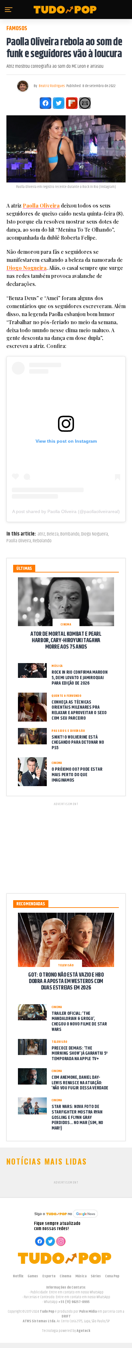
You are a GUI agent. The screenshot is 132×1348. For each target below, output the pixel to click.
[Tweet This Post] (58, 103)
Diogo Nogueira (26, 267)
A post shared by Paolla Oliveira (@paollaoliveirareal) (66, 511)
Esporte (48, 1276)
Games (33, 1276)
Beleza (53, 534)
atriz (41, 534)
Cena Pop (112, 1276)
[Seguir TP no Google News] (66, 1218)
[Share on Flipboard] (72, 103)
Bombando (69, 534)
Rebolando (42, 541)
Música (81, 1276)
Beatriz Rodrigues (52, 86)
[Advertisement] (66, 847)
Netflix (18, 1276)
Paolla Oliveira (41, 205)
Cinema (65, 1276)
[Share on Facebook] (45, 103)
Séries (96, 1276)
